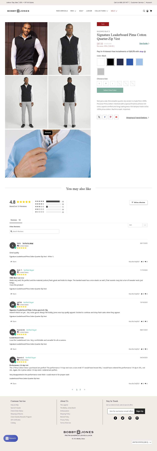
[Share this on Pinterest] (110, 117)
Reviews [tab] (14, 220)
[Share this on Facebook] (105, 117)
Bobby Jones (81, 439)
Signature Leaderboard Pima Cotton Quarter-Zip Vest (28, 256)
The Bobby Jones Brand (68, 408)
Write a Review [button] (139, 202)
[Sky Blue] (139, 62)
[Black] (26, 48)
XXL (126, 83)
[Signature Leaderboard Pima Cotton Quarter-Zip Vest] (69, 48)
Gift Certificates (15, 420)
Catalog (13, 423)
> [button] (84, 389)
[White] (101, 62)
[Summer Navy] (120, 62)
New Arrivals (62, 11)
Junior (89, 11)
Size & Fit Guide (16, 408)
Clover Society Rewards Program (21, 417)
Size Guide (143, 43)
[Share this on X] (99, 117)
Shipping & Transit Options (136, 117)
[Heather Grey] (101, 72)
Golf (81, 11)
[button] (142, 262)
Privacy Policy (64, 420)
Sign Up (139, 411)
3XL (133, 83)
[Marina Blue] (130, 62)
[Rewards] (10, 438)
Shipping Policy (65, 414)
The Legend (64, 405)
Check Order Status (17, 411)
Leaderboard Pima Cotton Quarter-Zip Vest (24, 378)
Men (72, 11)
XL (119, 83)
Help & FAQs (15, 405)
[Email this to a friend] (116, 117)
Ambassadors (64, 411)
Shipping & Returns (17, 414)
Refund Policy (64, 417)
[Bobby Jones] (18, 11)
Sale (113, 11)
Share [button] (14, 262)
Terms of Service (65, 423)
